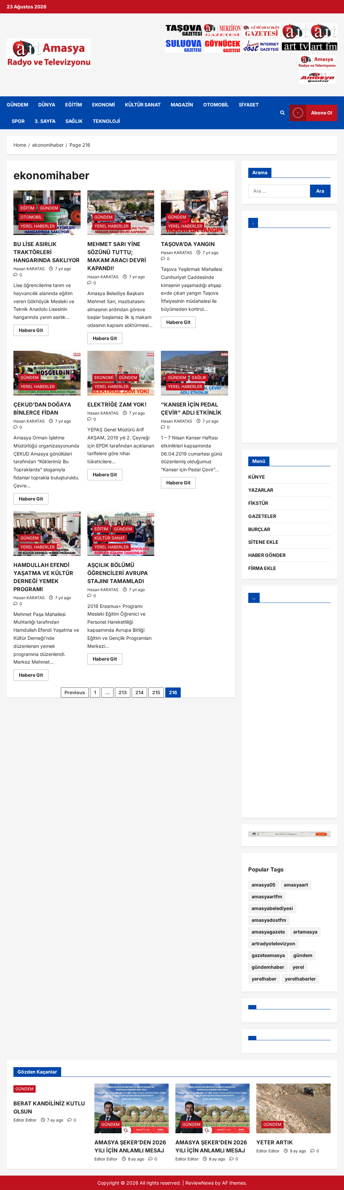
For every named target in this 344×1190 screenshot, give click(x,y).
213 (123, 692)
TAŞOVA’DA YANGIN (188, 244)
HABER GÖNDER (267, 555)
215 (156, 692)
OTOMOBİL (216, 104)
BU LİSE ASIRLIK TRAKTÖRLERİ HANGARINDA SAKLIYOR (46, 252)
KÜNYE (256, 477)
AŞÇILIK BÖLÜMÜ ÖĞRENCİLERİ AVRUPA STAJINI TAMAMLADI (117, 573)
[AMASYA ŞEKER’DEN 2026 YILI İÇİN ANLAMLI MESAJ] (131, 1108)
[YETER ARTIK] (293, 1108)
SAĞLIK (74, 121)
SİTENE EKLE (263, 542)
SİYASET (249, 104)
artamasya (305, 932)
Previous (74, 692)
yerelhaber (264, 979)
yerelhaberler (300, 979)
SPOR (18, 121)
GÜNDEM (17, 104)
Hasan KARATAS (29, 268)
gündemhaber (268, 967)
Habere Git (33, 329)
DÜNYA (46, 104)
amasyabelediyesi (272, 908)
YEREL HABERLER (37, 226)
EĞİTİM (73, 104)
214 (139, 692)
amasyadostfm (269, 920)
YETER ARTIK (274, 1142)
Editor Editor (25, 1120)
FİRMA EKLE (262, 568)
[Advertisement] (289, 335)
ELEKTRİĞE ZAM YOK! (116, 404)
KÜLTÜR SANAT (143, 104)
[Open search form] (282, 112)
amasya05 (263, 885)
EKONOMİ (103, 104)
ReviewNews (199, 1183)
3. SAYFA (45, 121)
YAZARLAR (260, 490)
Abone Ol (321, 112)
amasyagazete (268, 932)
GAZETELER (262, 516)
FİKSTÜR (258, 503)
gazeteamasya (268, 955)
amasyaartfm (267, 896)
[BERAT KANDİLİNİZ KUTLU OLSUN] (50, 1089)
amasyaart (296, 885)
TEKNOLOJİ (106, 121)
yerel (298, 967)
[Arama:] (279, 191)
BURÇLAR (259, 529)
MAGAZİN (182, 104)
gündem (302, 955)
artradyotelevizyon (273, 943)
